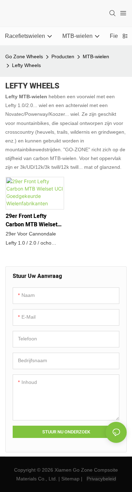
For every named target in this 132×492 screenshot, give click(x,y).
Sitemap (70, 478)
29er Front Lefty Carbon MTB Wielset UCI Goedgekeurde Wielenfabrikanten (31, 220)
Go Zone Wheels (24, 56)
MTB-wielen (96, 56)
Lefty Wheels (26, 65)
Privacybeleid (101, 478)
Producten (62, 56)
